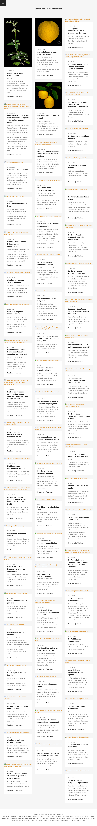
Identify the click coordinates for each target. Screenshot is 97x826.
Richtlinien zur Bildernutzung (40, 818)
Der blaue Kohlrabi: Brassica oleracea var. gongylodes (16, 569)
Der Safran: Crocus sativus (18, 170)
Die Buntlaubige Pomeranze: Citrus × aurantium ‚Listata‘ (15, 434)
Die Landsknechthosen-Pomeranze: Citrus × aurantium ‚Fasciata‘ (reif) (17, 352)
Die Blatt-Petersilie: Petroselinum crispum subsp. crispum (76, 380)
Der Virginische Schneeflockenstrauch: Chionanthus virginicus (77, 31)
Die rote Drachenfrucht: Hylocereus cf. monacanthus (16, 244)
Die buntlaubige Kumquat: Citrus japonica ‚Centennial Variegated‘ (48, 338)
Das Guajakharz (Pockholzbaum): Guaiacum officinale (45, 576)
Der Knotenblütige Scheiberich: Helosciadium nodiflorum (48, 612)
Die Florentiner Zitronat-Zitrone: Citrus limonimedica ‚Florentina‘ (78, 104)
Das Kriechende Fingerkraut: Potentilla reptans (76, 672)
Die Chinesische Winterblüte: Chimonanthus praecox (79, 416)
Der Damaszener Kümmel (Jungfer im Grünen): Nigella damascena (78, 66)
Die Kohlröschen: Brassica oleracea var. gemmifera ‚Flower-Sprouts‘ (17, 776)
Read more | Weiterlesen (15, 96)
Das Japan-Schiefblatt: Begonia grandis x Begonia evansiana (78, 311)
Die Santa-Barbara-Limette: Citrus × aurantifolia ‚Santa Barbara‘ (48, 154)
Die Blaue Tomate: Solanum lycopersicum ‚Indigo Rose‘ (77, 237)
